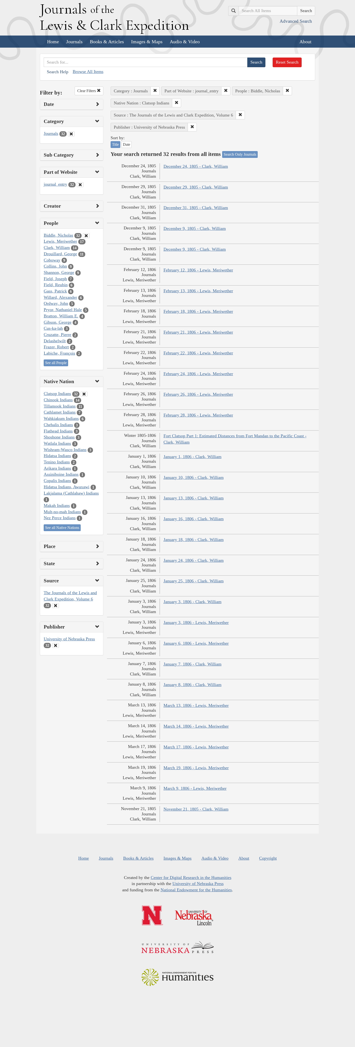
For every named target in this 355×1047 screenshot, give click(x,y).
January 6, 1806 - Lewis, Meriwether (196, 643)
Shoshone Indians (59, 437)
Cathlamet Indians (60, 412)
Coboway (52, 260)
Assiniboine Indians (61, 474)
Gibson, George (57, 322)
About (305, 41)
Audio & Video (185, 41)
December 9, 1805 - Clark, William (194, 228)
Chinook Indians (58, 399)
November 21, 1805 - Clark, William (195, 809)
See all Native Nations (62, 528)
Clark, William (57, 247)
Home (53, 41)
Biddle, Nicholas (58, 235)
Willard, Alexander (60, 297)
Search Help (57, 71)
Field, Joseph (55, 278)
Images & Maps (147, 41)
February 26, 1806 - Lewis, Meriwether (198, 394)
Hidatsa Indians (57, 455)
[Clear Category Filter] (71, 134)
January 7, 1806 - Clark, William (192, 664)
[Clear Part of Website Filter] (80, 184)
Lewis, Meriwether (60, 241)
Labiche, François (59, 353)
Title (115, 144)
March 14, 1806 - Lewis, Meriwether (196, 726)
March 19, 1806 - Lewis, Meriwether (196, 767)
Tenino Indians (57, 462)
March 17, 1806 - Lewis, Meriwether (196, 747)
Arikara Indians (57, 468)
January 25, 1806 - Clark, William (193, 580)
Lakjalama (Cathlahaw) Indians (71, 493)
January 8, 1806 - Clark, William (192, 684)
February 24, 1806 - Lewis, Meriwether (198, 373)
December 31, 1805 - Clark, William (195, 207)
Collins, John (55, 266)
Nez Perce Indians (60, 517)
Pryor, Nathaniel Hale (63, 309)
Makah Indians (57, 505)
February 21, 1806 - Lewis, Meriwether (198, 332)
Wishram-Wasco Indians (65, 449)
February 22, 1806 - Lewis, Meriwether (198, 353)
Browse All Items (88, 71)
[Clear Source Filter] (55, 605)
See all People (56, 363)
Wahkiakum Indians (61, 418)
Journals (74, 41)
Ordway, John (56, 303)
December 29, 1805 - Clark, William (195, 187)
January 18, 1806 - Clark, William (193, 539)
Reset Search (287, 62)
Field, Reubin (56, 284)
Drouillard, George (60, 253)
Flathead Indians (58, 431)
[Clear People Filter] (86, 235)
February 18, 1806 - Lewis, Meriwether (198, 311)
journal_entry (55, 184)
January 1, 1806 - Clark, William (192, 456)
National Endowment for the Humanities (196, 889)
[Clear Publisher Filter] (55, 645)
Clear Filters (87, 91)
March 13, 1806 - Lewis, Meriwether (196, 705)
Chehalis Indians (58, 424)
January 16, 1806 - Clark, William (193, 518)
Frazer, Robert (56, 346)
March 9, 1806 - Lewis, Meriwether (195, 788)
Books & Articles (107, 41)
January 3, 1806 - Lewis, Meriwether (196, 622)
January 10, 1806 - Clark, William (193, 477)
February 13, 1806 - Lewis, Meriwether (198, 290)
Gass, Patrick (55, 291)
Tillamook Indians (60, 406)
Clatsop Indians (57, 393)
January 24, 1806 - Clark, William (193, 560)
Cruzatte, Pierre (57, 334)
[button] (155, 91)
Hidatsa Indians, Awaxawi (66, 486)
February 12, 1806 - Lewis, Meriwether (198, 270)
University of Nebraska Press (69, 639)
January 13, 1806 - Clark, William (193, 498)
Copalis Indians (57, 480)
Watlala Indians (57, 443)
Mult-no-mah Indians (62, 511)
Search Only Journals (240, 154)
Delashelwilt (55, 340)
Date (126, 144)
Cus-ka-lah (53, 328)
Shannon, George (59, 272)
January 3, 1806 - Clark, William (192, 601)
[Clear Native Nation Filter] (84, 394)
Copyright (268, 858)
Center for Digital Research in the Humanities (191, 877)
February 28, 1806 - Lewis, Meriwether (198, 415)
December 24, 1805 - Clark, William (195, 166)
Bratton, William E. (61, 316)
